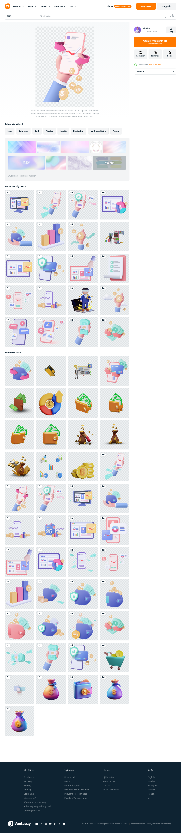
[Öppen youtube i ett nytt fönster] (64, 824)
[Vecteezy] (7, 6)
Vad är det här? (155, 65)
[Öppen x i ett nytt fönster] (59, 824)
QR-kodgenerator (32, 810)
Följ (171, 31)
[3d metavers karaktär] (83, 300)
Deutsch (151, 789)
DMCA (67, 781)
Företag (27, 789)
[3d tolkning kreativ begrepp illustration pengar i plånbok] (19, 403)
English (151, 777)
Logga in (166, 6)
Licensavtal (69, 777)
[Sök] (164, 16)
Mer (71, 6)
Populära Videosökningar (76, 798)
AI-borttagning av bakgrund (37, 806)
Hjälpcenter (108, 777)
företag (50, 131)
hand (9, 131)
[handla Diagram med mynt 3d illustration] (114, 657)
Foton (31, 6)
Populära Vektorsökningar (76, 789)
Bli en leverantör (111, 789)
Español (151, 781)
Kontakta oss (109, 781)
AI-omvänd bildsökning (35, 802)
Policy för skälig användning (159, 823)
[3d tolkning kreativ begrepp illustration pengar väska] (114, 434)
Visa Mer (109, 162)
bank (36, 131)
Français (152, 793)
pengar (116, 131)
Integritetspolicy (138, 823)
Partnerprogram (72, 785)
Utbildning (29, 793)
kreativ (63, 131)
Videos (44, 6)
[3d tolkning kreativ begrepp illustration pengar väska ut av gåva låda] (19, 466)
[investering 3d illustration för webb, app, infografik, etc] (51, 403)
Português (152, 785)
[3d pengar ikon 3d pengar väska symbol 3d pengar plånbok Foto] (51, 689)
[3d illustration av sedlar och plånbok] (83, 403)
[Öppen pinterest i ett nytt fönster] (50, 824)
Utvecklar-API (30, 798)
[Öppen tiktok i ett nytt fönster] (55, 824)
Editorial (58, 6)
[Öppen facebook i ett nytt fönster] (36, 824)
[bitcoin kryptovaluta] (83, 466)
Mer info (140, 71)
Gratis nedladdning (155, 42)
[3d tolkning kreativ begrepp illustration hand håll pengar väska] (83, 434)
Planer (110, 6)
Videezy (27, 785)
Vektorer (17, 6)
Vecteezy (28, 781)
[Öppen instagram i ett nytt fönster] (41, 824)
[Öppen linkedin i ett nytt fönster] (46, 824)
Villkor (125, 823)
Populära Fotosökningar (75, 793)
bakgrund (23, 131)
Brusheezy (29, 777)
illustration (78, 131)
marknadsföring (98, 131)
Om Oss (106, 785)
